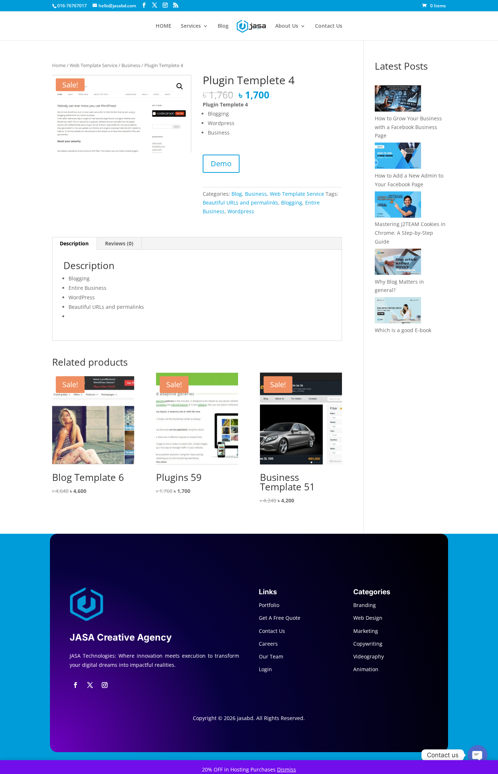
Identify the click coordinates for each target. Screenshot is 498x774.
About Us (286, 26)
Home (59, 65)
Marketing (365, 630)
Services (191, 26)
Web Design (367, 617)
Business (130, 65)
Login (265, 669)
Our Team (271, 656)
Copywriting (367, 643)
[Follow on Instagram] (104, 685)
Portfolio (269, 605)
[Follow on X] (90, 685)
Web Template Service (93, 65)
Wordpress (240, 211)
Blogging (291, 202)
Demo (221, 163)
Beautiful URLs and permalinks (240, 202)
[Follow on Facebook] (75, 685)
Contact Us (328, 26)
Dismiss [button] (286, 769)
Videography (368, 656)
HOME (163, 26)
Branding (364, 605)
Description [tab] (74, 243)
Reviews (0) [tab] (119, 243)
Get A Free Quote (279, 617)
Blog (223, 26)
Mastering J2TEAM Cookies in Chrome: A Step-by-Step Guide (410, 233)
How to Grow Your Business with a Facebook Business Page (408, 127)
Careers (268, 643)
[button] (179, 86)
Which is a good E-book (403, 330)
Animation (365, 669)
